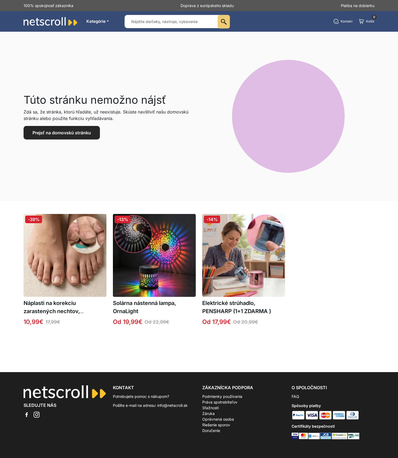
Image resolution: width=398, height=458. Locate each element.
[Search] (224, 21)
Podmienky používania (222, 396)
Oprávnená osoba (218, 419)
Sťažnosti (210, 407)
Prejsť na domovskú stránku (61, 132)
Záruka (208, 413)
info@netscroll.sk (172, 405)
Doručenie (211, 430)
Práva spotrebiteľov (219, 402)
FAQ (295, 396)
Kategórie (96, 21)
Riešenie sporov (216, 425)
